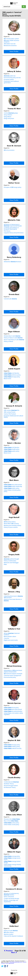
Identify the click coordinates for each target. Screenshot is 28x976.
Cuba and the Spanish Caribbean (13, 936)
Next (13, 952)
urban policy (11, 823)
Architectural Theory (10, 787)
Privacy (3, 963)
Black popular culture (10, 636)
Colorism (6, 638)
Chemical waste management (12, 675)
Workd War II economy (11, 523)
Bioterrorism (7, 378)
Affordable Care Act (9, 44)
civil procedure (9, 150)
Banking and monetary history (12, 525)
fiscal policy (11, 707)
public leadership (13, 486)
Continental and (11, 782)
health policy (11, 449)
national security (12, 748)
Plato (5, 564)
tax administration (13, 711)
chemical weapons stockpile (13, 673)
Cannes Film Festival (10, 414)
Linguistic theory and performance (14, 233)
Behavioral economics (10, 45)
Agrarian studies (8, 934)
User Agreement (10, 963)
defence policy (12, 375)
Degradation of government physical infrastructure (13, 671)
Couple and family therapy (11, 898)
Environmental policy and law (12, 77)
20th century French (9, 412)
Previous (9, 951)
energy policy (12, 856)
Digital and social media (11, 640)
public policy (11, 451)
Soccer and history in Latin (14, 339)
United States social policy (11, 824)
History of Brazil (8, 341)
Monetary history (10, 522)
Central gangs (11, 113)
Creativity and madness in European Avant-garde (11, 228)
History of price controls (11, 527)
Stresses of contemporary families (11, 894)
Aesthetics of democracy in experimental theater (13, 225)
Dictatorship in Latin (12, 336)
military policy (12, 746)
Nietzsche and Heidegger (11, 562)
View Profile (14, 51)
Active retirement (9, 896)
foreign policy (12, 377)
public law (9, 76)
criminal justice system (11, 38)
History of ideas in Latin (13, 338)
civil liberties (11, 373)
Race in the (11, 821)
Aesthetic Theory (9, 783)
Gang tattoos (7, 116)
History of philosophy (10, 561)
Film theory (7, 231)
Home (24, 962)
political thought (11, 559)
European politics (9, 79)
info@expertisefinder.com (15, 962)
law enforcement (13, 484)
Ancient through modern (11, 785)
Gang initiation (8, 115)
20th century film (11, 410)
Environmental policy (10, 677)
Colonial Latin (10, 299)
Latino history (9, 932)
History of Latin (11, 930)
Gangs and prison (9, 118)
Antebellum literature (12, 261)
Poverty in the (12, 819)
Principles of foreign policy (12, 187)
